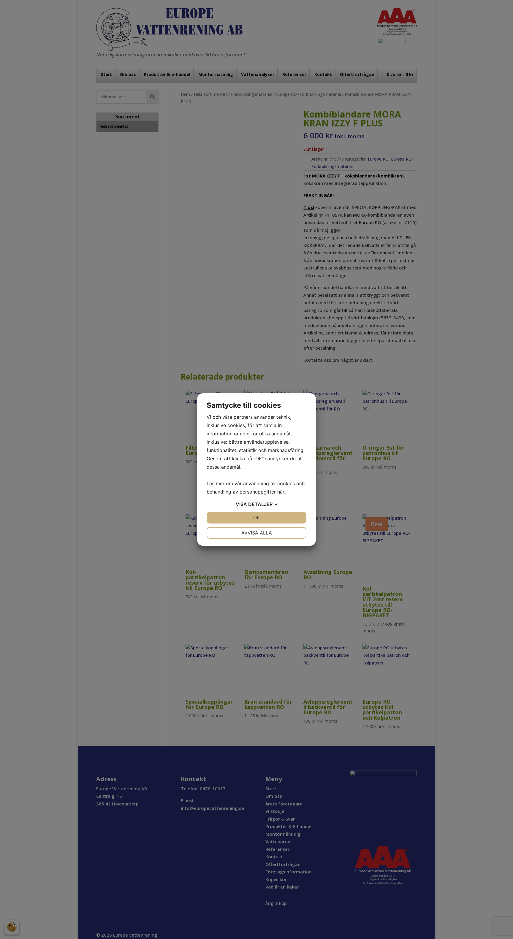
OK (256, 518)
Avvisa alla (256, 533)
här (280, 492)
